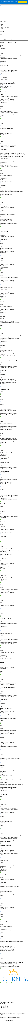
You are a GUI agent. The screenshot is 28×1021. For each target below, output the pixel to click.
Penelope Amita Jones (5, 257)
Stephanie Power (4, 119)
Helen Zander (3, 535)
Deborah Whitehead (4, 127)
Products (2, 11)
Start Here (2, 8)
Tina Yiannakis (3, 610)
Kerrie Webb (2, 617)
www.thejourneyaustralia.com (6, 1010)
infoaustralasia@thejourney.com (7, 1009)
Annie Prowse (3, 844)
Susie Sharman (3, 955)
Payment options (4, 999)
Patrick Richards (4, 859)
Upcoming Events (4, 20)
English (1, 38)
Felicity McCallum (4, 488)
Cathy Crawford (3, 764)
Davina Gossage (3, 198)
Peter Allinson (3, 520)
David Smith (3, 213)
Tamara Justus (3, 940)
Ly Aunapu (2, 227)
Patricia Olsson (3, 64)
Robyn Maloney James (5, 873)
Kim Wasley (2, 476)
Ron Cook (2, 395)
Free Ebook (2, 13)
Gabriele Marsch (3, 76)
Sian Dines (2, 542)
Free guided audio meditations (6, 14)
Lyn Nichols (2, 90)
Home (1, 7)
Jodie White (2, 184)
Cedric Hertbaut (3, 800)
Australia (2, 32)
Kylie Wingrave (3, 169)
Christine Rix (3, 417)
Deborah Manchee (4, 137)
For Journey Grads (4, 18)
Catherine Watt (3, 900)
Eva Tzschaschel (3, 286)
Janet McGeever (3, 461)
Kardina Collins (3, 583)
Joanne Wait (3, 646)
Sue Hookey (2, 675)
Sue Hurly (2, 242)
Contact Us (5, 995)
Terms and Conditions (5, 1000)
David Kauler (3, 329)
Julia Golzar (2, 778)
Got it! (23, 1)
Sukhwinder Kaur (4, 920)
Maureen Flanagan (4, 596)
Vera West (2, 359)
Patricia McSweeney (4, 724)
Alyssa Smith (3, 344)
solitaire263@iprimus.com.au (6, 29)
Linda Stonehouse (4, 388)
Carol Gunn (2, 885)
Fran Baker (2, 502)
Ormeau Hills (3, 35)
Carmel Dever (3, 510)
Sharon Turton (3, 105)
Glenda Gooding (3, 702)
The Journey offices (4, 998)
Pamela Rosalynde (4, 300)
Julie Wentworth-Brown (5, 717)
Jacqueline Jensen (4, 446)
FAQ (4, 994)
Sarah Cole (2, 913)
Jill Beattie (2, 661)
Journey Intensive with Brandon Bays (7, 10)
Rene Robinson (3, 690)
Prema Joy (2, 830)
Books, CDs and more (4, 15)
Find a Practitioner (4, 17)
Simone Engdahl (3, 557)
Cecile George (3, 315)
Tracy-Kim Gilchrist (4, 271)
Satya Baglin (3, 571)
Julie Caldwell (3, 49)
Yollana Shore (3, 403)
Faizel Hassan (3, 815)
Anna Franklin (3, 935)
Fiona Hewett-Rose (4, 736)
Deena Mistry (3, 152)
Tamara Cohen (3, 432)
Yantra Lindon (3, 632)
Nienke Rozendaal (4, 793)
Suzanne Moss (3, 373)
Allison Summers (4, 751)
